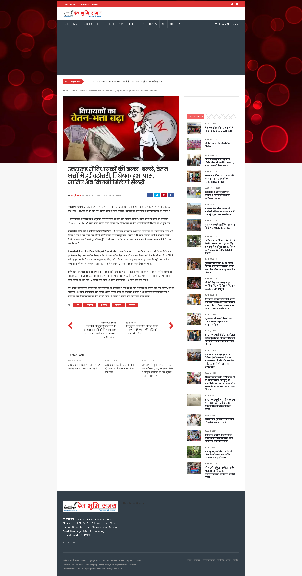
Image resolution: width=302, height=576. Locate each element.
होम (66, 24)
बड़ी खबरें (76, 24)
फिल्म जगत (153, 24)
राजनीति (131, 24)
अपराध (121, 24)
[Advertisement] (151, 51)
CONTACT (95, 4)
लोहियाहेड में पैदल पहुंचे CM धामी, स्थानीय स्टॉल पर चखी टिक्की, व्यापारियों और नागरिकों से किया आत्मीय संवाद (132, 81)
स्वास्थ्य (141, 24)
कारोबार (99, 24)
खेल (163, 24)
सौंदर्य (172, 24)
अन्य (180, 24)
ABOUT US (84, 4)
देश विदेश (110, 24)
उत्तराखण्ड (88, 24)
